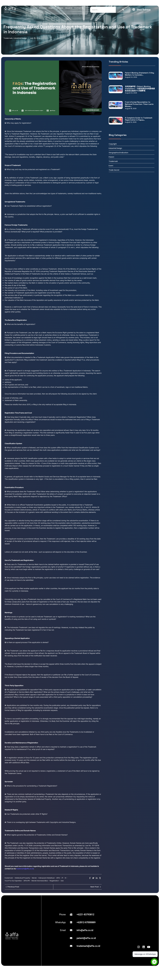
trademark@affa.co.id (88, 946)
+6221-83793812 (85, 914)
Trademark (8, 38)
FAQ (34, 11)
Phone (62, 914)
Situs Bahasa (144, 9)
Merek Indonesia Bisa (40, 881)
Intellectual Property (23, 878)
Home (35, 8)
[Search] (123, 10)
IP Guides (43, 8)
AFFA (58, 878)
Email (63, 930)
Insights (52, 8)
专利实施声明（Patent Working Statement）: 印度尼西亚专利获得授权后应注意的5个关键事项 (140, 88)
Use (62, 881)
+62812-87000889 (86, 922)
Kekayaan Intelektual (47, 878)
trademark (9, 878)
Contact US (78, 8)
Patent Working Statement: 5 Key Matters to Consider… (139, 74)
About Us (68, 8)
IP (63, 878)
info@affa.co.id (85, 930)
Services (60, 8)
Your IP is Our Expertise (14, 881)
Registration (55, 881)
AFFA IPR (27, 881)
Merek (35, 878)
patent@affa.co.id (86, 938)
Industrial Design (20, 38)
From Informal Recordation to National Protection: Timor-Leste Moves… (139, 104)
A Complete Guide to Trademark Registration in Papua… (138, 119)
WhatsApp (60, 922)
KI (66, 878)
